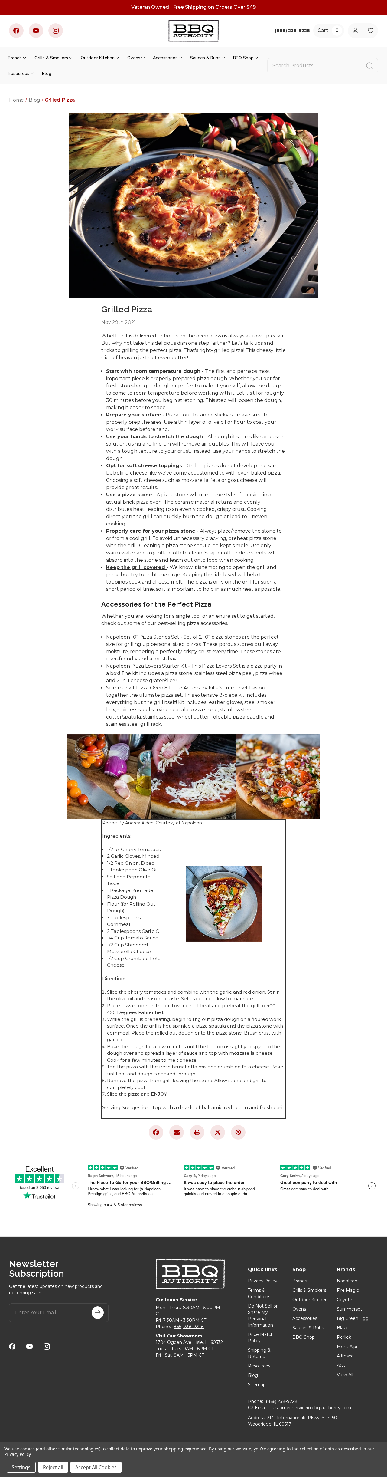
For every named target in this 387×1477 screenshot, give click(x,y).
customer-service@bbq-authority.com (310, 1407)
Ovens (133, 57)
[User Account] (355, 30)
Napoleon (191, 823)
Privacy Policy (262, 1281)
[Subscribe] (98, 1312)
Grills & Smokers (51, 57)
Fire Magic (348, 1290)
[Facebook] (16, 30)
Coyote (344, 1299)
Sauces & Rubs (205, 57)
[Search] (369, 65)
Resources (18, 73)
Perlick (344, 1337)
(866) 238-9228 (188, 1326)
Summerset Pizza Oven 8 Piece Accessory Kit (161, 688)
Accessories (165, 57)
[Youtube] (36, 30)
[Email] (176, 1132)
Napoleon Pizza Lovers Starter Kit (147, 666)
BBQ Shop (243, 57)
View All (345, 1374)
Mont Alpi (347, 1346)
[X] (217, 1132)
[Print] (197, 1132)
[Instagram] (55, 30)
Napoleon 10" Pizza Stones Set (143, 637)
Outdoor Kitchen (98, 57)
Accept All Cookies (96, 1467)
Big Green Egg (353, 1318)
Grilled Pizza (126, 309)
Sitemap (257, 1384)
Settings (21, 1467)
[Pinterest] (238, 1132)
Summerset (349, 1309)
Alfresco (345, 1356)
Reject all (53, 1467)
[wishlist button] (370, 30)
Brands (15, 57)
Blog (46, 73)
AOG (342, 1365)
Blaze (343, 1328)
